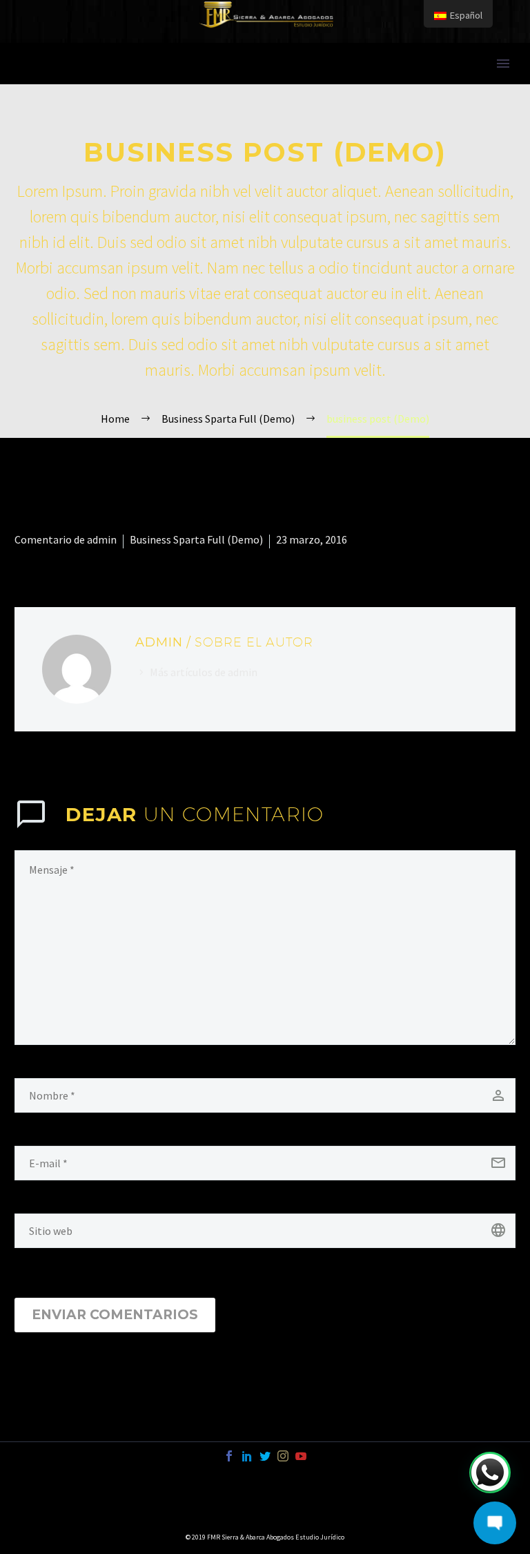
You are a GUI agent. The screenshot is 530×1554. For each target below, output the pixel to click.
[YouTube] (300, 1455)
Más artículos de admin (203, 672)
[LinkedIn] (247, 1455)
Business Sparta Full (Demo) (196, 539)
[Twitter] (265, 1455)
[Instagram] (282, 1455)
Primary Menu (503, 63)
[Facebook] (229, 1455)
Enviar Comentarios (115, 1315)
